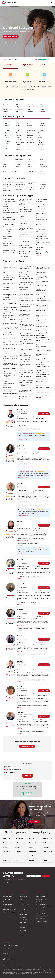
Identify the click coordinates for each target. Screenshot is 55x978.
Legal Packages (23, 925)
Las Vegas (17, 164)
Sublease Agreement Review (43, 362)
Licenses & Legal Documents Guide (43, 907)
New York (29, 137)
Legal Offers (23, 922)
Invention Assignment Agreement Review (24, 307)
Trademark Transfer (41, 376)
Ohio (28, 144)
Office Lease (22, 239)
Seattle (41, 169)
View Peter (10, 420)
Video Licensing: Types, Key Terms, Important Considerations (42, 389)
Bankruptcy (6, 104)
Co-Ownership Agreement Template (35, 576)
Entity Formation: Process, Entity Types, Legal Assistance (26, 265)
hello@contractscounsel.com (10, 945)
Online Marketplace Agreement (24, 242)
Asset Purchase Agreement (10, 201)
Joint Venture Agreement (25, 209)
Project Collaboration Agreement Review (41, 297)
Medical (29, 109)
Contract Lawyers (24, 901)
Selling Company (40, 335)
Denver (4, 171)
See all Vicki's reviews (22, 553)
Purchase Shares (40, 303)
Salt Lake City (43, 159)
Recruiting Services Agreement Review (40, 309)
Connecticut (8, 135)
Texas (39, 133)
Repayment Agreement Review (42, 316)
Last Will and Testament (25, 211)
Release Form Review (41, 313)
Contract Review (19, 187)
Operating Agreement (24, 245)
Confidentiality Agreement (9, 226)
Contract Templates (25, 907)
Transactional (43, 109)
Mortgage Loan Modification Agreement (26, 228)
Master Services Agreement (26, 226)
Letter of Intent (23, 214)
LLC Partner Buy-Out (24, 347)
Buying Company (7, 299)
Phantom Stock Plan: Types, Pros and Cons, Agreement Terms (43, 269)
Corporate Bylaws (7, 234)
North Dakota (30, 142)
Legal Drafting (31, 189)
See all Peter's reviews (22, 439)
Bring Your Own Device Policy (34, 505)
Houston (17, 162)
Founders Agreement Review (26, 285)
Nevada (29, 128)
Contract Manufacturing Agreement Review (9, 331)
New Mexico (30, 135)
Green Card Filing (23, 289)
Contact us (6, 943)
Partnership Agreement (25, 251)
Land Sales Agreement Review (26, 322)
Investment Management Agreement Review (25, 311)
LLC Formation (23, 935)
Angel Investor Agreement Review (9, 268)
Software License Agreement (43, 242)
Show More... (19, 461)
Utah (39, 135)
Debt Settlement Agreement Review (10, 345)
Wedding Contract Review (42, 392)
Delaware (7, 137)
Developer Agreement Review (10, 358)
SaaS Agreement (40, 222)
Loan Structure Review (24, 359)
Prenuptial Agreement (41, 199)
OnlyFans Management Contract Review (25, 391)
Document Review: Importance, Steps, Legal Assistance (9, 375)
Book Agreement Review (9, 277)
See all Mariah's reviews (23, 477)
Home (4, 59)
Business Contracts (7, 109)
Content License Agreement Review (10, 324)
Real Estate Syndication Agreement (41, 214)
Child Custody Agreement (9, 217)
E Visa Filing (5, 381)
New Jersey (30, 133)
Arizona (7, 125)
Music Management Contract (26, 232)
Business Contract (7, 206)
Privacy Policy (39, 201)
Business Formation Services (8, 187)
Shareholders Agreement (42, 236)
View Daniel (10, 493)
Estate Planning (19, 109)
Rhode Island (41, 123)
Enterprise (22, 909)
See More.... (43, 174)
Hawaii (6, 148)
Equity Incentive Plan (24, 268)
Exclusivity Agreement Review (26, 278)
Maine (17, 137)
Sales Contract (39, 226)
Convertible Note (7, 231)
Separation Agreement (41, 229)
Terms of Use (6, 955)
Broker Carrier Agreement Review (9, 284)
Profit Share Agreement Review (42, 293)
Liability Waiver (23, 216)
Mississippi (18, 149)
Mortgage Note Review (25, 362)
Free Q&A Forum (40, 896)
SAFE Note (38, 224)
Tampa (41, 171)
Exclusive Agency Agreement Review (26, 271)
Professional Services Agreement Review (41, 289)
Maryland (18, 140)
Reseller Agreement (41, 217)
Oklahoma (29, 147)
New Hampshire (31, 130)
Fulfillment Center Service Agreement (25, 200)
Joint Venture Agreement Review (25, 318)
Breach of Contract (8, 182)
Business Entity (41, 679)
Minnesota (18, 147)
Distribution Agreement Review (10, 361)
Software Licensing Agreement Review (43, 351)
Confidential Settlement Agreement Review (9, 316)
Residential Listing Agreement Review (43, 319)
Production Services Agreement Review (41, 286)
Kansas (18, 130)
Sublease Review (40, 364)
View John (10, 671)
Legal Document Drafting (32, 186)
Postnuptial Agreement (25, 254)
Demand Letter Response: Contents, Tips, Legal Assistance (9, 350)
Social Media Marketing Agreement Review (41, 347)
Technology (43, 107)
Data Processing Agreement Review (10, 341)
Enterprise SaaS (7, 396)
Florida (6, 143)
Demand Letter (6, 238)
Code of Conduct (44, 505)
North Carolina (30, 140)
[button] (6, 838)
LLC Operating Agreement (25, 221)
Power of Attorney (23, 256)
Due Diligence (6, 379)
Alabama (7, 121)
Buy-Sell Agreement (8, 215)
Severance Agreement (41, 234)
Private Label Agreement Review (42, 282)
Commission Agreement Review (9, 312)
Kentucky (18, 133)
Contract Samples (24, 904)
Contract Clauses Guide (42, 894)
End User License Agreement (10, 245)
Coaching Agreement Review (10, 307)
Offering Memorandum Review (25, 377)
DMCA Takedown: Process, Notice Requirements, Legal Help (9, 370)
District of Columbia (7, 140)
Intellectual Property (33, 107)
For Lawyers (22, 912)
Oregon (29, 149)
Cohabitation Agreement (9, 219)
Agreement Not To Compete (23, 543)
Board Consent (46, 705)
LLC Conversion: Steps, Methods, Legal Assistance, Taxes (26, 343)
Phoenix (29, 169)
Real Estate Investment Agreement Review (41, 306)
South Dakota (41, 128)
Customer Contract (8, 236)
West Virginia (41, 144)
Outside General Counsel (44, 187)
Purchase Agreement (41, 208)
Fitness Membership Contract (10, 253)
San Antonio (43, 162)
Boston (4, 164)
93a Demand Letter (21, 467)
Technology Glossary (41, 921)
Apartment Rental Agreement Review (10, 271)
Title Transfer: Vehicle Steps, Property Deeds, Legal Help (43, 373)
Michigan (18, 144)
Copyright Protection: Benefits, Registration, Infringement (10, 337)
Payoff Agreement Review (25, 399)
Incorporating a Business (25, 298)
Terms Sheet (39, 249)
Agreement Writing (7, 265)
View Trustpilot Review (27, 792)
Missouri (29, 121)
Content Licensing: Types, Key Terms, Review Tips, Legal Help (10, 327)
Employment (18, 107)
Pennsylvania (41, 121)
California (7, 130)
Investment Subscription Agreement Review (25, 315)
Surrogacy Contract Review (42, 366)
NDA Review (43, 184)
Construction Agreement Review (9, 320)
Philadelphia (30, 166)
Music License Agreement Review (25, 364)
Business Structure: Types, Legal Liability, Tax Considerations (9, 296)
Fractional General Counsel (32, 182)
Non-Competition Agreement (26, 370)
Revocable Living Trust (41, 219)
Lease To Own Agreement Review (25, 330)
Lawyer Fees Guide (41, 899)
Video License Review (41, 385)
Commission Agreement (9, 224)
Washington (41, 142)
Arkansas (7, 128)
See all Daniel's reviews (23, 515)
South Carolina (41, 125)
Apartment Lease (21, 654)
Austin (4, 162)
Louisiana (18, 135)
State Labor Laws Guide (42, 916)
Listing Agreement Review (25, 339)
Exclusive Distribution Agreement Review (24, 275)
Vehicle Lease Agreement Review (42, 382)
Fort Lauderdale (19, 159)
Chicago (5, 166)
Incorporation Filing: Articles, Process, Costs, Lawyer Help (26, 301)
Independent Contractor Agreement (25, 203)
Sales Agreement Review (42, 333)
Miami (16, 171)
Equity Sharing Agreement (9, 250)
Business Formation (8, 184)
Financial (19, 538)
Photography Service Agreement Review (41, 273)
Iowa (17, 128)
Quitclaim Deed (40, 211)
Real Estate (30, 111)
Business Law (6, 289)
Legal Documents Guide (42, 904)
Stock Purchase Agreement (42, 245)
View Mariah (10, 455)
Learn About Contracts (25, 920)
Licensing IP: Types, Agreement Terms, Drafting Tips (27, 336)
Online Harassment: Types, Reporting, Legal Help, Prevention (26, 384)
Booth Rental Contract (33, 602)
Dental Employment (8, 353)
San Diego (42, 164)
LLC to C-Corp (22, 353)
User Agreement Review (42, 379)
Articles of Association (30, 654)
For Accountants (24, 914)
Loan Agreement (23, 223)
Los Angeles (18, 166)
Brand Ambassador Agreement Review (7, 280)
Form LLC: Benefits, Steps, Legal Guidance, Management (26, 281)
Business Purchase (7, 292)
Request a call (34, 821)
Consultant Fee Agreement (23, 428)
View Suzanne (11, 620)
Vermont (40, 137)
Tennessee (40, 130)
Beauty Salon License (30, 731)
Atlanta (5, 159)
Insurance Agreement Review (26, 304)
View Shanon (10, 569)
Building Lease (6, 204)
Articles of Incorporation (9, 199)
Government (31, 104)
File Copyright (18, 189)
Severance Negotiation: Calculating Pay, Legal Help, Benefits (42, 339)
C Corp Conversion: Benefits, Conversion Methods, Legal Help (10, 303)
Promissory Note (40, 206)
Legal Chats (39, 901)
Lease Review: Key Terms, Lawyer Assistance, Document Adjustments (26, 326)
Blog (21, 899)
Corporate (17, 104)
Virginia (40, 140)
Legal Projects (23, 932)
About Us (22, 894)
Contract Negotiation (20, 184)
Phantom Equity (40, 265)
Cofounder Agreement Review (10, 309)
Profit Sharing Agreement (42, 204)
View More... (19, 430)
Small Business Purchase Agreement (42, 239)
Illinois (17, 123)
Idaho (17, 121)
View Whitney (11, 645)
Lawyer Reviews (23, 917)
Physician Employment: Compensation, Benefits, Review (42, 278)
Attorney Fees (23, 896)
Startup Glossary (40, 913)
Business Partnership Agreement (8, 209)
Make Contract (43, 182)
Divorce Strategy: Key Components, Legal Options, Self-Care (10, 365)
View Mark (10, 697)
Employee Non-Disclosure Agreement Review (9, 390)
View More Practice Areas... (23, 540)
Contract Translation (8, 334)
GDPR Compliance (23, 287)
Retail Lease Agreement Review (42, 323)
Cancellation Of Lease (22, 576)
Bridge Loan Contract (34, 543)
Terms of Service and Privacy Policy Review (43, 369)
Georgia (7, 146)
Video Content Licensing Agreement (42, 252)
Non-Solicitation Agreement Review (26, 373)
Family (16, 111)
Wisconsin (40, 147)
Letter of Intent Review (25, 333)
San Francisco (43, 166)
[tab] (10, 65)
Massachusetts (20, 142)
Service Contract (40, 231)
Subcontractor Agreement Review (42, 358)
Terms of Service (40, 247)
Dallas (4, 169)
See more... (43, 111)
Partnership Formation (24, 396)
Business (5, 107)
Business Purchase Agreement (10, 212)
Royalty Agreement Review (42, 326)
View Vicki (11, 531)
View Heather (11, 594)
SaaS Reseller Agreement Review (42, 329)
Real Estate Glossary (41, 911)
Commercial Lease (7, 222)
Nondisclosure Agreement (25, 236)
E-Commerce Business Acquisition (8, 384)
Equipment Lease (7, 248)
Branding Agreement (32, 679)
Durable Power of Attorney (9, 241)
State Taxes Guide (41, 918)
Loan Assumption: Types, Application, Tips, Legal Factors (26, 356)
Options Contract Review (25, 394)
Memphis (17, 169)
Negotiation (22, 368)
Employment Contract (8, 243)
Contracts (5, 111)
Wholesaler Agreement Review (43, 395)
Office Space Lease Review (26, 380)
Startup (42, 104)
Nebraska (29, 125)
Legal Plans (22, 927)
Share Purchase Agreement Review (43, 343)
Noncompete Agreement (25, 234)
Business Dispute (7, 287)
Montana (29, 123)
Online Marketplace (24, 388)
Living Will (21, 218)
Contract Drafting (19, 182)
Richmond (30, 171)
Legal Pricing (23, 930)
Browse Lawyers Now (27, 746)
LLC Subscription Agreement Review (26, 350)
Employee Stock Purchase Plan (10, 393)
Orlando (30, 164)
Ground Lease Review (24, 292)
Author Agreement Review (9, 275)
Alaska (6, 123)
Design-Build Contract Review (10, 356)
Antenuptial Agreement (22, 679)
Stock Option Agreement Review (42, 355)
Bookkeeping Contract (40, 731)
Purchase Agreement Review (43, 300)
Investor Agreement (24, 207)
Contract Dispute (7, 190)
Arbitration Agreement (37, 705)
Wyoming (40, 149)
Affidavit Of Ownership (22, 505)
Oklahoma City (31, 162)
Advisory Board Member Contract (24, 705)
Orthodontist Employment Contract (25, 248)
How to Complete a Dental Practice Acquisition (26, 295)
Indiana (18, 125)
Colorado (7, 133)
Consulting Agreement (8, 229)
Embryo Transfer (7, 387)
